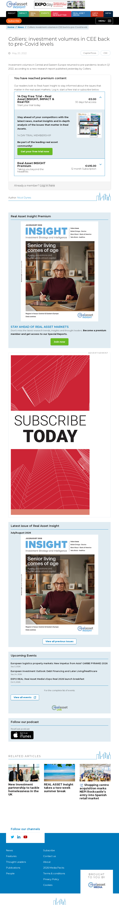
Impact (23, 13)
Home (11, 27)
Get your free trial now (35, 151)
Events (45, 13)
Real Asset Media (79, 14)
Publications (13, 867)
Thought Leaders (16, 861)
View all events (22, 697)
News (21, 27)
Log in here (47, 185)
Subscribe (14, 20)
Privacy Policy (51, 879)
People (10, 873)
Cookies (47, 884)
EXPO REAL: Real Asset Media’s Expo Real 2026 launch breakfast (47, 680)
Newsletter (59, 14)
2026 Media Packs (53, 867)
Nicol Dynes (24, 197)
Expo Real (95, 14)
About (47, 861)
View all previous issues (59, 641)
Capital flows (89, 53)
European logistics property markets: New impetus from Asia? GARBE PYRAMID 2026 (59, 665)
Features (11, 856)
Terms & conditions (54, 873)
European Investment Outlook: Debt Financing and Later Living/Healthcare (54, 672)
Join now (59, 341)
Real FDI (33, 14)
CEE (106, 53)
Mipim (108, 13)
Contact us (49, 856)
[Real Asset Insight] (16, 4)
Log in (55, 89)
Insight (12, 13)
